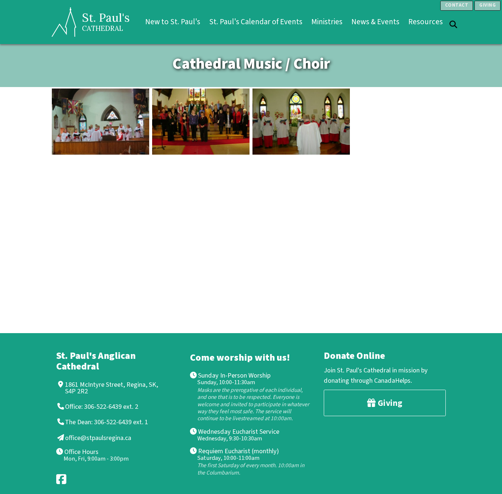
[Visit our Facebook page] (61, 479)
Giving (487, 5)
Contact (457, 5)
